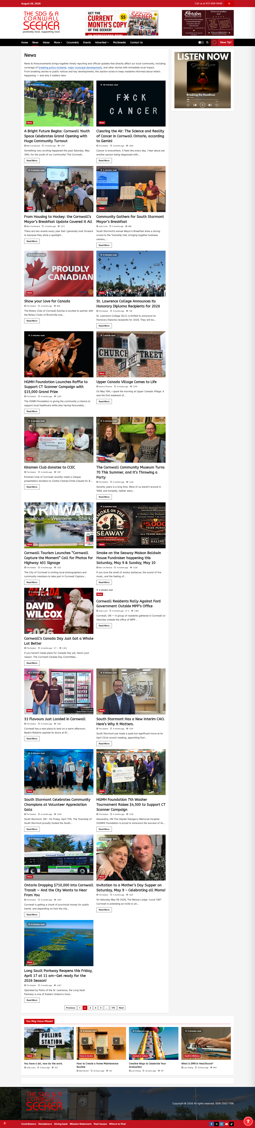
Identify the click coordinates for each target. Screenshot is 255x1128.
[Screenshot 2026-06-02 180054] (208, 22)
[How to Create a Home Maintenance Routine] (101, 1043)
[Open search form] (207, 42)
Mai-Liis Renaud (33, 146)
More (57, 42)
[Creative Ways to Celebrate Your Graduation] (153, 1043)
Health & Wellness (192, 1056)
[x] (216, 1124)
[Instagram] (221, 1124)
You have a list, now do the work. (43, 1063)
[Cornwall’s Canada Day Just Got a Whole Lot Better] (58, 611)
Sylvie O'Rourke (105, 386)
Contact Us (136, 42)
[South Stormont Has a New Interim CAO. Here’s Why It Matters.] (131, 691)
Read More (33, 160)
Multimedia (119, 42)
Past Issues (100, 1123)
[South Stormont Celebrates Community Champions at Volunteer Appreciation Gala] (58, 772)
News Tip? (226, 42)
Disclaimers (45, 1123)
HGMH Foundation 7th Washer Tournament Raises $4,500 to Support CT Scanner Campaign (131, 805)
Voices (46, 42)
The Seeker (103, 146)
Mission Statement (80, 1123)
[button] (201, 42)
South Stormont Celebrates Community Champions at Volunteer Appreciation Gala (57, 805)
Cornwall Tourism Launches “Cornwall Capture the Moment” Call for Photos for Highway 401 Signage (58, 558)
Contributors (28, 1123)
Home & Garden (86, 1056)
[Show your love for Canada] (58, 274)
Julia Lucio (103, 226)
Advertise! (101, 42)
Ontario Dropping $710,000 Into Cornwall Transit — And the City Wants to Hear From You (58, 890)
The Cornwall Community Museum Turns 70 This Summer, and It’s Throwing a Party (130, 472)
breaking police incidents (52, 67)
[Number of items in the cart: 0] (229, 3)
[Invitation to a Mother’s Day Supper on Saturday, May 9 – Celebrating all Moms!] (131, 858)
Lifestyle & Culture (140, 1056)
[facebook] (211, 1124)
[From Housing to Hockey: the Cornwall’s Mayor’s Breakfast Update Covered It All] (58, 189)
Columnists (73, 42)
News (35, 42)
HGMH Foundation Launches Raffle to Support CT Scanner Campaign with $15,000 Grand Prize (56, 387)
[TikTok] (231, 1124)
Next (121, 1007)
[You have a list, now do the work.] (49, 1043)
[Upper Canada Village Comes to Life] (131, 354)
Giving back (61, 1123)
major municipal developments (85, 67)
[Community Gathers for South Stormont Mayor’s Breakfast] (131, 189)
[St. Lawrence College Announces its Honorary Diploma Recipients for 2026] (131, 274)
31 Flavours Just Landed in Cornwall (55, 719)
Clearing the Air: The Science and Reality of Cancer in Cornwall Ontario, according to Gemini (130, 136)
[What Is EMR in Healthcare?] (206, 1043)
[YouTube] (226, 1124)
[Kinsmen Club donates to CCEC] (58, 440)
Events (87, 42)
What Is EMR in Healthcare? (197, 1063)
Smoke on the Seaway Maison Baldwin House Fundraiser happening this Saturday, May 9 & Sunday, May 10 (128, 558)
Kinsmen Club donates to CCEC (49, 467)
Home (24, 42)
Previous (70, 1007)
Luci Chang (136, 1071)
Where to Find (117, 1123)
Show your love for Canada (47, 301)
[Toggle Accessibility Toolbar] (248, 1121)
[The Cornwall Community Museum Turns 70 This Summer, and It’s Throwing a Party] (131, 440)
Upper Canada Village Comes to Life (126, 382)
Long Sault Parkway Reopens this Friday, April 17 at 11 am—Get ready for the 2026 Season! (58, 976)
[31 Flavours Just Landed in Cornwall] (58, 691)
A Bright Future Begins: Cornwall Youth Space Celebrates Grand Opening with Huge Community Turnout (57, 136)
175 (113, 1007)
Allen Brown (84, 1071)
